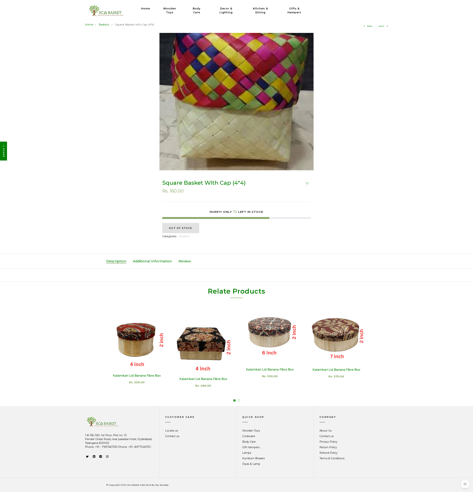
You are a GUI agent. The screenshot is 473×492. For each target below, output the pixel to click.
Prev (370, 26)
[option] (236, 101)
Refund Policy (328, 452)
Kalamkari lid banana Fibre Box (137, 375)
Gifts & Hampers (294, 10)
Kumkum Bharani (253, 458)
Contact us (172, 436)
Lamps (246, 452)
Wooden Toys (169, 10)
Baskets (104, 24)
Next (382, 26)
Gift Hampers (251, 447)
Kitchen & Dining (260, 10)
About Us (325, 430)
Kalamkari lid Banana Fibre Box (203, 379)
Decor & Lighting (226, 10)
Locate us (171, 430)
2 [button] (239, 401)
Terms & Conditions (331, 458)
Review (184, 261)
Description (116, 261)
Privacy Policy (328, 441)
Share (3, 152)
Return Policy (328, 447)
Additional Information (152, 261)
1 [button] (235, 401)
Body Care (196, 10)
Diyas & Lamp (251, 464)
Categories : (170, 236)
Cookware (248, 436)
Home (145, 8)
